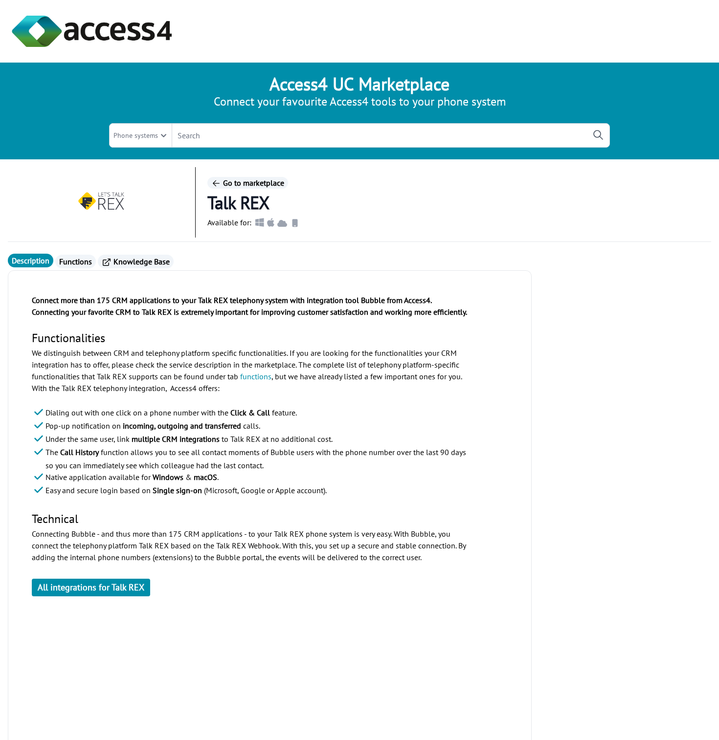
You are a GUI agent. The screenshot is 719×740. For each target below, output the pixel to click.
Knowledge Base (141, 261)
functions (255, 376)
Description (30, 260)
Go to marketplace (252, 183)
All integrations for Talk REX (91, 587)
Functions (75, 261)
